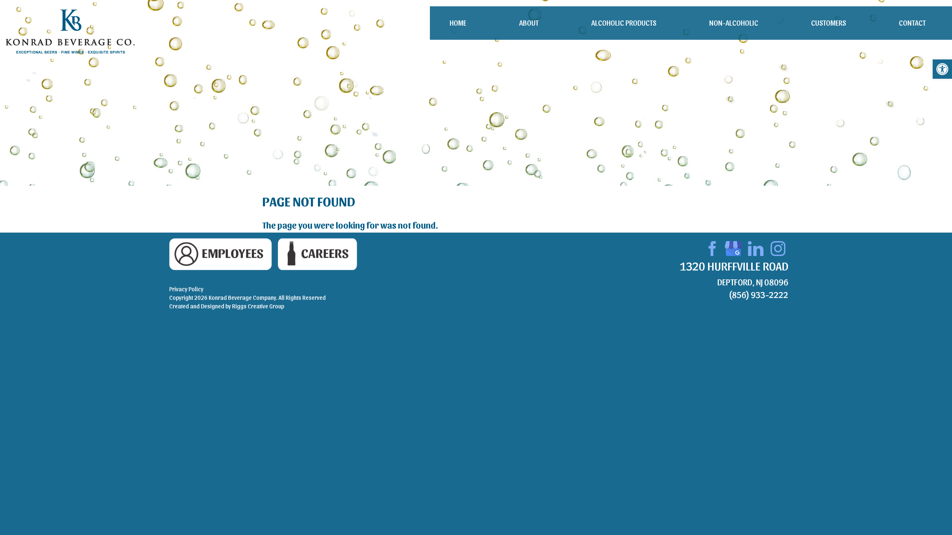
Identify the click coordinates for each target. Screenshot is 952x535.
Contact (912, 22)
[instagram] (778, 247)
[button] (942, 69)
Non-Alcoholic (733, 22)
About (528, 22)
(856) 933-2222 (758, 294)
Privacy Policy (186, 288)
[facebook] (711, 247)
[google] (733, 247)
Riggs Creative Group (258, 305)
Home (458, 22)
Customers (828, 22)
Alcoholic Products (623, 22)
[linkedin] (755, 247)
